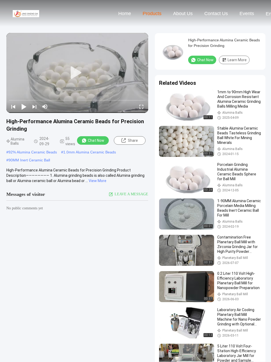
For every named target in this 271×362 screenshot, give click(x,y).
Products (152, 13)
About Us (183, 13)
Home (124, 13)
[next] (34, 107)
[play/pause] (24, 107)
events (247, 13)
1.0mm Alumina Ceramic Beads (89, 152)
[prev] (13, 107)
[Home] (26, 13)
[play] (77, 73)
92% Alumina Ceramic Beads (32, 152)
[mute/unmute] (45, 107)
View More (97, 181)
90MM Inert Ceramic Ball (29, 160)
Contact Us (216, 13)
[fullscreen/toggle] (141, 107)
